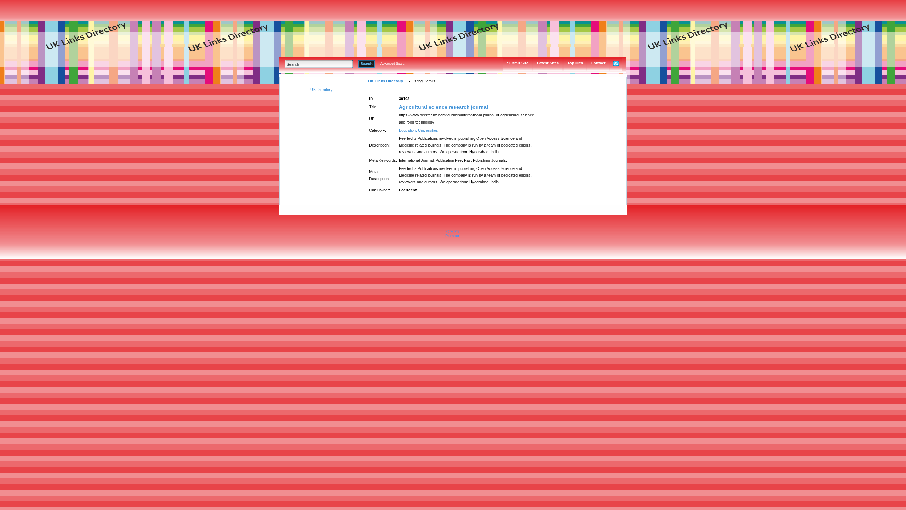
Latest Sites (548, 63)
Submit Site (517, 63)
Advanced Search (393, 63)
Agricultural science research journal (443, 107)
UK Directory (321, 89)
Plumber (452, 236)
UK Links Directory (385, 81)
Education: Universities (418, 130)
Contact (598, 63)
